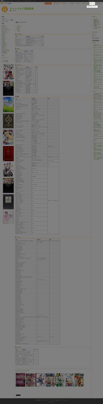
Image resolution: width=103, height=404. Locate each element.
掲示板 (93, 3)
